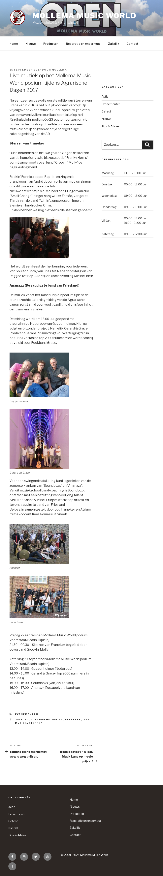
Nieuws (30, 43)
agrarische (40, 719)
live (86, 719)
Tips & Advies (111, 126)
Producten (50, 43)
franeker (73, 719)
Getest (106, 111)
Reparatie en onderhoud (83, 43)
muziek (21, 723)
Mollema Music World (84, 15)
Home (14, 43)
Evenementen (26, 714)
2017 (19, 719)
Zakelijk (113, 43)
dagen (57, 719)
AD (26, 719)
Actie (105, 96)
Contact (132, 43)
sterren (36, 723)
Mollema (59, 69)
